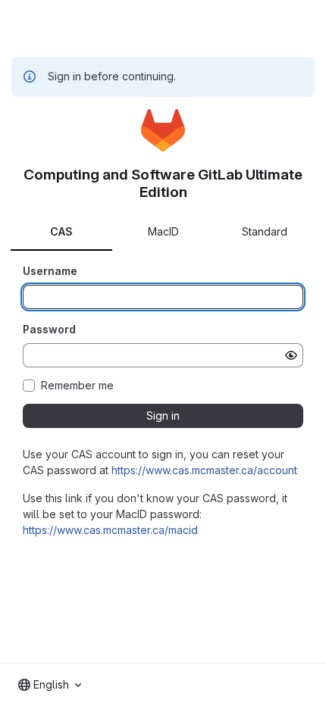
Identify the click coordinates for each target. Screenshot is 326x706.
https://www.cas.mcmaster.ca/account (204, 470)
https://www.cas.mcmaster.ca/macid (110, 529)
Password (49, 329)
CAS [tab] (61, 231)
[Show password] (291, 355)
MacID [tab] (163, 231)
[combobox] (49, 685)
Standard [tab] (264, 231)
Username (50, 270)
